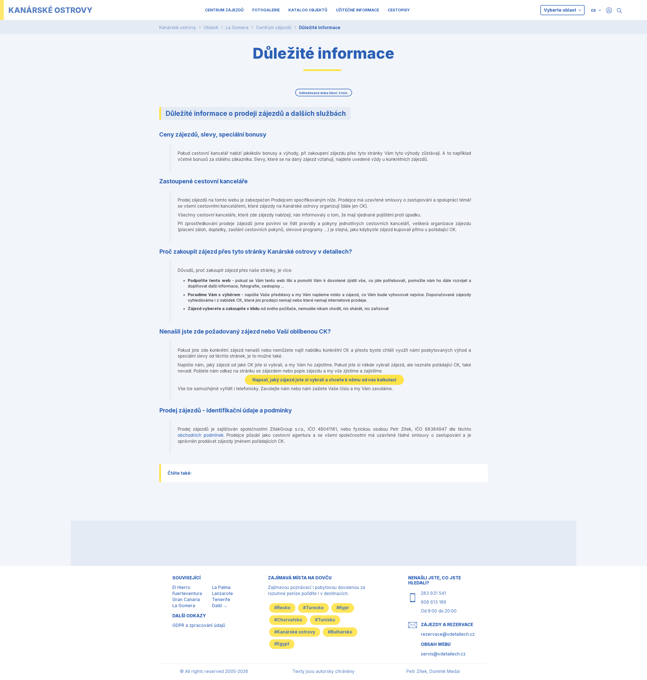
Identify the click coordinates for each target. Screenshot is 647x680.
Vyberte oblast (560, 10)
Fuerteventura (187, 593)
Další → (219, 605)
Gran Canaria (186, 599)
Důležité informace (319, 27)
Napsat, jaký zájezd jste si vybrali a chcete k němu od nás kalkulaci (324, 379)
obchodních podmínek (200, 435)
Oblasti (211, 27)
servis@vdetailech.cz (443, 653)
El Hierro (181, 587)
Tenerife (221, 599)
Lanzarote (222, 593)
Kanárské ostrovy (177, 27)
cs (593, 10)
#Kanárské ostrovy (294, 631)
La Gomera (237, 27)
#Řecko (282, 607)
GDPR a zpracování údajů (198, 625)
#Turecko (313, 607)
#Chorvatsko (288, 619)
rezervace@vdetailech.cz (448, 634)
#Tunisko (325, 619)
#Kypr (342, 607)
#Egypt (281, 643)
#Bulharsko (340, 631)
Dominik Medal (444, 671)
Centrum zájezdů (273, 27)
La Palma (221, 587)
